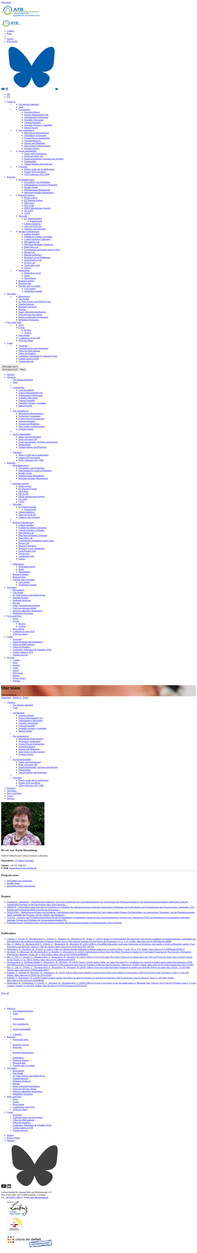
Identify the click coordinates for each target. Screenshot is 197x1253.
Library (27, 268)
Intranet (16, 665)
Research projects (26, 195)
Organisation (24, 109)
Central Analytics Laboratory (37, 239)
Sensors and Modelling (34, 143)
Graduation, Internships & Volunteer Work (37, 356)
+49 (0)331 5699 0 (13, 1197)
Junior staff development (35, 153)
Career (10, 343)
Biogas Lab (29, 252)
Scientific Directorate (33, 120)
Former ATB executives (35, 172)
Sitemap (16, 681)
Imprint (16, 675)
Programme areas (26, 179)
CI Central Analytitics (24, 860)
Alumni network (25, 361)
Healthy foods (13, 883)
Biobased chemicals (27, 307)
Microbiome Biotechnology (36, 133)
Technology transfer (33, 291)
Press (9, 33)
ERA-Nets (29, 203)
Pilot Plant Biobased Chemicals (38, 244)
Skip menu (6, 2)
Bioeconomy (24, 296)
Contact (10, 31)
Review (27, 330)
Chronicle (22, 166)
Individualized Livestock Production (40, 185)
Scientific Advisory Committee (38, 125)
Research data (24, 283)
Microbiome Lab (32, 242)
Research (11, 177)
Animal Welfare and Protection (38, 164)
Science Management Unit (36, 114)
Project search (30, 198)
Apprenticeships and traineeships (33, 348)
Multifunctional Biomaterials (37, 190)
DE (8, 94)
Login (15, 668)
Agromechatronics (32, 140)
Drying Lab (29, 262)
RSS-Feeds (12, 41)
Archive (28, 332)
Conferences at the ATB (29, 338)
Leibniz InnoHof (32, 234)
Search (10, 38)
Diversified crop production (19, 881)
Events (21, 327)
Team (21, 107)
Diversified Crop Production (37, 182)
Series (27, 275)
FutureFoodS (36, 221)
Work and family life (33, 156)
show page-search (9, 366)
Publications (24, 270)
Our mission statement (28, 104)
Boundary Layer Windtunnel (37, 257)
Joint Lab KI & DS (33, 226)
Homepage (6, 697)
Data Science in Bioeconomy (37, 146)
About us (11, 101)
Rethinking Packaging (28, 320)
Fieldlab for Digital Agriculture (38, 236)
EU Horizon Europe (33, 200)
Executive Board (32, 112)
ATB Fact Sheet (25, 340)
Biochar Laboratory (33, 255)
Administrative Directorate (36, 117)
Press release (24, 335)
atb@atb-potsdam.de (39, 1197)
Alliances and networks (35, 229)
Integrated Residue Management (39, 192)
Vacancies (23, 345)
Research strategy (26, 281)
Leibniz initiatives (32, 223)
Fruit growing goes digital (30, 314)
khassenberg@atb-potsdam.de (22, 868)
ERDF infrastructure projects (37, 208)
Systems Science (31, 148)
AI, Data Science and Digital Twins (34, 301)
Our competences (26, 130)
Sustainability (30, 161)
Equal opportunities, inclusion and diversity (44, 159)
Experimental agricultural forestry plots (42, 249)
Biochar (22, 309)
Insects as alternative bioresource (33, 317)
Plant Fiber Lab (31, 247)
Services (11, 657)
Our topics (11, 294)
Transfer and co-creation (29, 286)
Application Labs (32, 265)
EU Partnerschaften (33, 218)
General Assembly (32, 122)
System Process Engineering (37, 138)
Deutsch (10, 374)
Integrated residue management (21, 886)
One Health (23, 299)
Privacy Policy (19, 678)
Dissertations (30, 278)
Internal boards (31, 127)
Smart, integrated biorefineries (32, 312)
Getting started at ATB (28, 358)
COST (27, 213)
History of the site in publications (39, 169)
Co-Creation (29, 288)
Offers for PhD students (29, 351)
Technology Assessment (35, 135)
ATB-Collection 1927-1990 (36, 174)
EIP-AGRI (29, 205)
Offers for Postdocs (27, 353)
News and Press (14, 322)
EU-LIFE (28, 211)
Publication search (32, 273)
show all (5, 993)
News (21, 325)
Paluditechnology (26, 304)
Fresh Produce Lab (33, 260)
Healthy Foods (31, 187)
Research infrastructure (28, 231)
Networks (22, 216)
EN (8, 97)
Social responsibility (27, 151)
